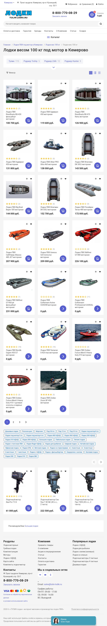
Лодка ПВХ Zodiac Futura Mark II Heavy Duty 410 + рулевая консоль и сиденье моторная (14, 402)
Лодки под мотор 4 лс (35, 435)
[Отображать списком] (95, 72)
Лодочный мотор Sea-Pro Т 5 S (13, 501)
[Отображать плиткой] (90, 72)
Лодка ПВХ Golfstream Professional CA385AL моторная (84, 303)
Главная (6, 45)
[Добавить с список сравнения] (27, 83)
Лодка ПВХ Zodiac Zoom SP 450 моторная (48, 400)
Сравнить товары (45, 545)
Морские (39, 431)
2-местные (9, 452)
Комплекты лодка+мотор (14, 565)
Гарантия (27, 31)
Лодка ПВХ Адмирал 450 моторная (15, 163)
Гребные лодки (9, 548)
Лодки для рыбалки (53, 444)
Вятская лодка (40, 448)
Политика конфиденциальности (85, 609)
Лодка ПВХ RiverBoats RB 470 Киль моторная (82, 114)
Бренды (37, 31)
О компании (43, 548)
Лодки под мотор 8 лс (90, 431)
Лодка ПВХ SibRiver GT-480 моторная (83, 253)
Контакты (48, 31)
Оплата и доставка (11, 31)
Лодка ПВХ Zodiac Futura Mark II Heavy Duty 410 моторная (83, 352)
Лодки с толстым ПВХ (14, 444)
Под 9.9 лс (74, 431)
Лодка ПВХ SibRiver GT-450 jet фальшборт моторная (14, 303)
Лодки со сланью (80, 555)
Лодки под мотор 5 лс (14, 435)
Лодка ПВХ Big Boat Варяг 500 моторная (14, 208)
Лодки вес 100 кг (53, 45)
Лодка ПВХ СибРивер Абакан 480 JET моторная (14, 254)
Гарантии (42, 565)
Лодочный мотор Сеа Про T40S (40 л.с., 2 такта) (84, 502)
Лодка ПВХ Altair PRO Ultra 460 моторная (49, 163)
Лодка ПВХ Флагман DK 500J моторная (84, 163)
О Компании (61, 31)
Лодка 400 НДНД (54, 435)
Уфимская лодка (12, 448)
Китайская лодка (87, 444)
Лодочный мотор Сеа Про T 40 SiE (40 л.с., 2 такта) (49, 502)
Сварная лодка (71, 444)
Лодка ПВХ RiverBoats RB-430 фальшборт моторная (13, 115)
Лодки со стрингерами (59, 448)
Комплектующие (10, 552)
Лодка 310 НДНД (12, 440)
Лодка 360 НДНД (71, 435)
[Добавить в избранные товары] (31, 83)
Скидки (82, 31)
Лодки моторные (10, 545)
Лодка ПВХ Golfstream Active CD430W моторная (48, 302)
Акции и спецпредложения (49, 552)
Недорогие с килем (74, 452)
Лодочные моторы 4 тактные (85, 561)
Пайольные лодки (63, 440)
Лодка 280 (33, 456)
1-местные (21, 452)
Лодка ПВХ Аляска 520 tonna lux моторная (48, 254)
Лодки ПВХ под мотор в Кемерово (28, 45)
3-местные (88, 448)
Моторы (6, 555)
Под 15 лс (62, 431)
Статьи (73, 31)
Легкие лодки (79, 440)
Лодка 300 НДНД (29, 440)
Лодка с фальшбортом (54, 452)
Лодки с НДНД (35, 452)
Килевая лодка (92, 452)
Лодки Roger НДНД (33, 444)
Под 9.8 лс (50, 431)
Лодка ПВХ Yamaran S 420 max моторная (49, 351)
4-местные (76, 448)
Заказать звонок (59, 16)
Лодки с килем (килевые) (83, 552)
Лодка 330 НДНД (88, 435)
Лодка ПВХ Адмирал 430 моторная (49, 113)
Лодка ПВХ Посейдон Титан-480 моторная (84, 208)
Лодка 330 (9, 456)
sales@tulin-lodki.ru (53, 584)
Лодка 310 (21, 456)
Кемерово (8, 3)
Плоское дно (27, 431)
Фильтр (12, 73)
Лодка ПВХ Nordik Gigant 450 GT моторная (13, 352)
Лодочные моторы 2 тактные (85, 558)
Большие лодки (45, 440)
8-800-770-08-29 (64, 12)
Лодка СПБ (26, 448)
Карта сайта (8, 561)
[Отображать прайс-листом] (99, 72)
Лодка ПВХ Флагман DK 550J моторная (49, 208)
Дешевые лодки (11, 431)
